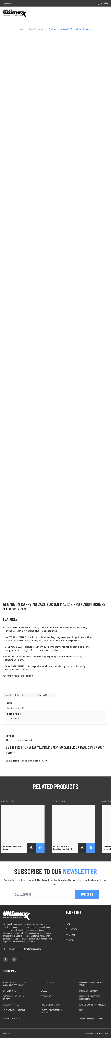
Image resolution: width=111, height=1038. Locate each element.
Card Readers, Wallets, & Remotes (14, 997)
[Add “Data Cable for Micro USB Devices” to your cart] (40, 848)
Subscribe (87, 894)
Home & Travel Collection (14, 1010)
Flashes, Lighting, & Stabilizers (92, 1004)
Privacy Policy (8, 1033)
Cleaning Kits (46, 996)
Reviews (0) (42, 694)
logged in (25, 760)
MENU (107, 13)
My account (71, 934)
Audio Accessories (49, 982)
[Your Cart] (101, 3)
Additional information (15, 694)
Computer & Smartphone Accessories (89, 997)
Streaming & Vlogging (12, 1018)
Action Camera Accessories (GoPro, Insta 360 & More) (14, 984)
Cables (44, 990)
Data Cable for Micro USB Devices (13, 847)
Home (21, 29)
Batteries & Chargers (12, 990)
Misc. (81, 1010)
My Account (7, 3)
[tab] (16, 695)
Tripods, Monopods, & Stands (91, 1018)
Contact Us (70, 940)
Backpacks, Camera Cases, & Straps (91, 984)
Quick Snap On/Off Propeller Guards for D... (63, 847)
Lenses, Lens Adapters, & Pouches (51, 1011)
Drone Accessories (36, 29)
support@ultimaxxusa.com (29, 948)
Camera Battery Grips (88, 990)
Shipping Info (71, 929)
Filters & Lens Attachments (53, 1004)
